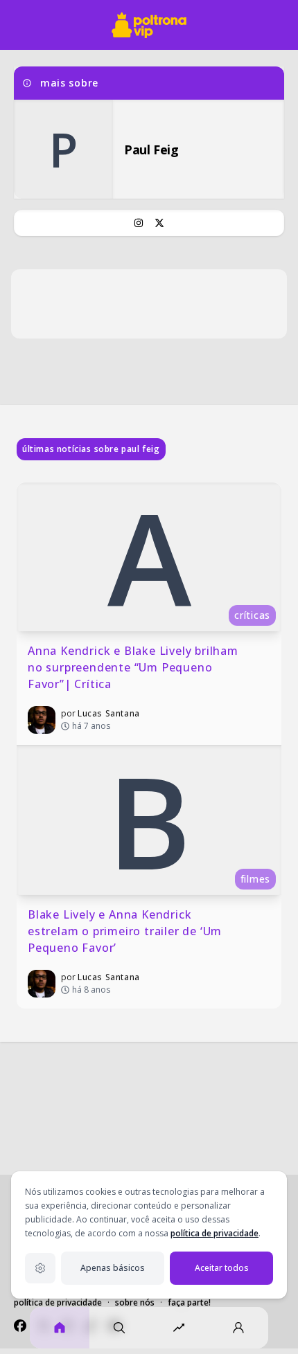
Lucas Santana (109, 713)
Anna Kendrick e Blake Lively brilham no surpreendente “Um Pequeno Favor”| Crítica (135, 667)
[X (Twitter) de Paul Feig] (159, 223)
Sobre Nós (135, 1302)
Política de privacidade (58, 1302)
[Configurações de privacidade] (40, 1268)
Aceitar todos (222, 1268)
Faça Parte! (189, 1302)
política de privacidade (214, 1233)
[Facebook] (20, 1325)
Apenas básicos (112, 1268)
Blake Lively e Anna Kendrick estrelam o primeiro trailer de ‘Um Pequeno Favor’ (126, 931)
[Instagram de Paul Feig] (138, 223)
